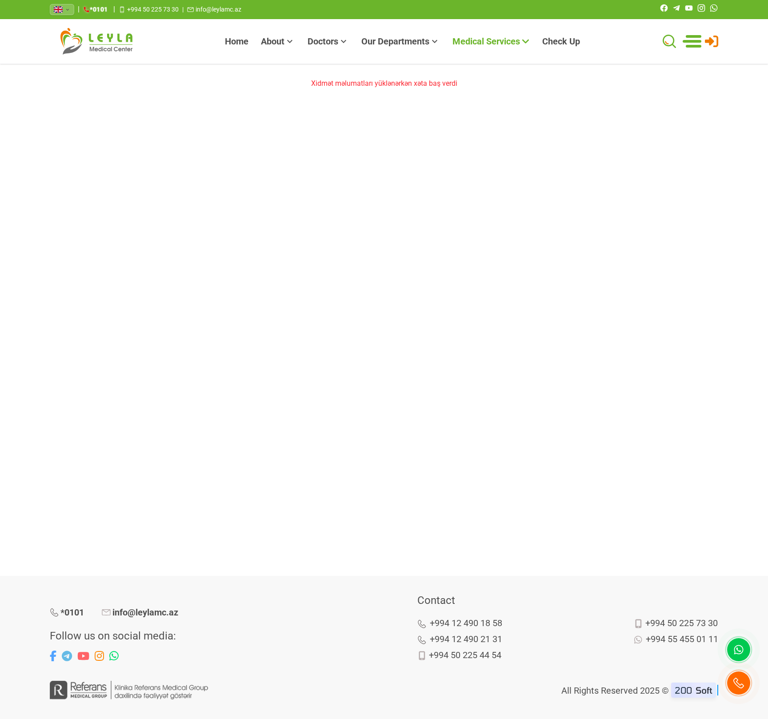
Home (236, 41)
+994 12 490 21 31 (466, 639)
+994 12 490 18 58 (466, 623)
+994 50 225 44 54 (465, 655)
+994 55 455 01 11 (682, 639)
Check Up (561, 41)
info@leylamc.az (145, 612)
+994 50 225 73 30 (681, 623)
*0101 (72, 612)
